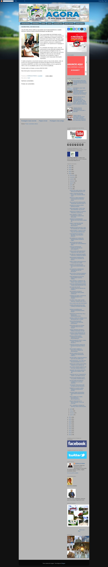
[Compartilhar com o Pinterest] (52, 76)
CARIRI (43, 23)
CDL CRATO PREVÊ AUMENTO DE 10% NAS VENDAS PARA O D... (78, 367)
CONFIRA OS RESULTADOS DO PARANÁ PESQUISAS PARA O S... (77, 346)
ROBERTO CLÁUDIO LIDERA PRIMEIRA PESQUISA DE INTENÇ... (77, 389)
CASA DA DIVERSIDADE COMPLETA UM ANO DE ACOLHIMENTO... (76, 248)
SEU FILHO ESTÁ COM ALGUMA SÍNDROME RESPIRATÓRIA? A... (78, 203)
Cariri (29, 78)
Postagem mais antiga (57, 121)
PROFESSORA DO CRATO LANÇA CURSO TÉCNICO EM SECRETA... (78, 341)
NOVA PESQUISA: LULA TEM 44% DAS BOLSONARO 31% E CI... (78, 361)
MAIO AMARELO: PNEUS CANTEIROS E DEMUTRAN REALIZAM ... (77, 216)
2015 (70, 428)
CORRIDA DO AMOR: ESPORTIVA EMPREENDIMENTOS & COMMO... (78, 297)
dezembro (72, 175)
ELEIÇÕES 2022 (58, 23)
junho (71, 186)
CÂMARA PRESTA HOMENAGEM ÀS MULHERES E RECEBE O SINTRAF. (79, 110)
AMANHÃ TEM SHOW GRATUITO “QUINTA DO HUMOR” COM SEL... (78, 371)
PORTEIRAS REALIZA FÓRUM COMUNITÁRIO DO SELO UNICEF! (77, 326)
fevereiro (72, 412)
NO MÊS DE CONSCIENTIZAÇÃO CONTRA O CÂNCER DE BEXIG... (78, 255)
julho (71, 184)
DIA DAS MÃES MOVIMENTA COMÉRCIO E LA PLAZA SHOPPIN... (76, 382)
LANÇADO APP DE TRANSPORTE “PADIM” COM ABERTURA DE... (78, 375)
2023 (70, 171)
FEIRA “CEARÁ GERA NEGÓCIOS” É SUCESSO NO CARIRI (78, 262)
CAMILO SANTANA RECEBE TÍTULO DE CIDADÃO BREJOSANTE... (76, 224)
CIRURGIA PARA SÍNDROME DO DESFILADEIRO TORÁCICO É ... (78, 333)
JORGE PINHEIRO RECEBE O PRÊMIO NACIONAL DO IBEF (77, 330)
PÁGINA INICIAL (26, 23)
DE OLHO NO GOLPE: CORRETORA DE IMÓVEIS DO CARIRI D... (77, 288)
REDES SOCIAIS (69, 23)
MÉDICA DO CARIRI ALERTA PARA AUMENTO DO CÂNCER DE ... (78, 364)
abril (71, 409)
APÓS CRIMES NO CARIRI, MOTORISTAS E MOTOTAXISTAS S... (76, 398)
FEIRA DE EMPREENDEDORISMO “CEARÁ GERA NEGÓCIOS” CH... (78, 284)
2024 (70, 169)
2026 (70, 165)
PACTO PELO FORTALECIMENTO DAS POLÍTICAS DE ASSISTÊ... (78, 274)
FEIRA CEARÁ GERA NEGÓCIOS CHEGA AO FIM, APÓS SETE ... (78, 252)
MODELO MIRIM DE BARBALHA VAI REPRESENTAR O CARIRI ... (78, 318)
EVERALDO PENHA (80, 463)
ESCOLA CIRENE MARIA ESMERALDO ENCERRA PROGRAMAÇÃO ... (76, 337)
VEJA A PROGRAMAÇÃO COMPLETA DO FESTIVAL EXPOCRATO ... (76, 322)
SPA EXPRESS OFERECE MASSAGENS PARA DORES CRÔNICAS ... (77, 292)
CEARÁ (49, 23)
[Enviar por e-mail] (46, 76)
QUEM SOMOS (80, 23)
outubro (72, 179)
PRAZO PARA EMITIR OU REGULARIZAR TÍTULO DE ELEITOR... (77, 402)
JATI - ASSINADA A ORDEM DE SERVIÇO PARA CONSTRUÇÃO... (78, 406)
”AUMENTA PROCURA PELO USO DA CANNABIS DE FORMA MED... (78, 228)
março (71, 411)
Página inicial (43, 121)
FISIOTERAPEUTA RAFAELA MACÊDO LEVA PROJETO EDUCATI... (76, 235)
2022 (70, 173)
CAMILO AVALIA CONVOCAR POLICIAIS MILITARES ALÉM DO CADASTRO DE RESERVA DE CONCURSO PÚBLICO (79, 118)
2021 (70, 417)
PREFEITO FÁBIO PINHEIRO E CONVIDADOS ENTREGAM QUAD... (77, 199)
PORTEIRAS (35, 23)
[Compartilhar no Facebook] (50, 76)
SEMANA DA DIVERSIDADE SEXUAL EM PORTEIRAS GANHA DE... (78, 220)
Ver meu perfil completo (72, 472)
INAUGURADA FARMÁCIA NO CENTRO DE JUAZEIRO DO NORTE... (77, 258)
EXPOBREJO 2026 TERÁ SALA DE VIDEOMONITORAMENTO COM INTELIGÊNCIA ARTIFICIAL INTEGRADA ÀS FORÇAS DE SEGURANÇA (80, 91)
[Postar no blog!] (47, 76)
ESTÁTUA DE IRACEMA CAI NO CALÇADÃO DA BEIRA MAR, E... (78, 378)
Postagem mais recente (28, 121)
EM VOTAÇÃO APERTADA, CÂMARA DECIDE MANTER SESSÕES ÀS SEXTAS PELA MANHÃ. (80, 82)
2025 (70, 167)
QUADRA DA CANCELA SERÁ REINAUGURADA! (77, 206)
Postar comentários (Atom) (31, 123)
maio (71, 188)
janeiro (71, 414)
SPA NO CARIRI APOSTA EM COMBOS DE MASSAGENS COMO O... (77, 354)
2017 (70, 425)
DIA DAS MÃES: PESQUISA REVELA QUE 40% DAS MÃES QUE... (78, 358)
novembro (72, 177)
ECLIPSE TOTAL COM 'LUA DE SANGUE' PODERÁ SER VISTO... (78, 300)
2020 (70, 419)
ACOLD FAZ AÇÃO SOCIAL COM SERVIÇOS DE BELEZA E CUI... (78, 191)
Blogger (63, 563)
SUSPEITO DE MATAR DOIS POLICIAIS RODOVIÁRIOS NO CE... (77, 266)
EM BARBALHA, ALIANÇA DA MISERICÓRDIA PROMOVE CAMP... (77, 239)
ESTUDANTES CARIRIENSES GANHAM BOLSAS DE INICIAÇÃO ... (77, 270)
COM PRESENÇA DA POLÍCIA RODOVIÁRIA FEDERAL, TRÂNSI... (77, 277)
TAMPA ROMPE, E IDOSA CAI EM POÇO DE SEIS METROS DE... (78, 231)
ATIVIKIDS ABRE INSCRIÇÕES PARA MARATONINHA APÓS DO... (77, 393)
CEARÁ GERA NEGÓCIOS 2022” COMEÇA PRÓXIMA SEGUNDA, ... (78, 306)
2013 (70, 432)
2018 (70, 423)
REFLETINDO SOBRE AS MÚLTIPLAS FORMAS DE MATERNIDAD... (76, 350)
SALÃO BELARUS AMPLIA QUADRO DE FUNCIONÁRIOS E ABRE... (78, 243)
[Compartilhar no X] (49, 76)
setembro (72, 181)
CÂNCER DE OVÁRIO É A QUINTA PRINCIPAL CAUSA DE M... (78, 212)
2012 (70, 434)
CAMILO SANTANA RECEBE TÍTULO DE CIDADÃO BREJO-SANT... (77, 194)
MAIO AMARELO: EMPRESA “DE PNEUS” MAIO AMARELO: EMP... (78, 281)
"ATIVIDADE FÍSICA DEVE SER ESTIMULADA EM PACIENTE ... (78, 385)
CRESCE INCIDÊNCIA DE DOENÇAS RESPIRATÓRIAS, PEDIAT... (77, 310)
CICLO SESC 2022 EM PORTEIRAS (78, 303)
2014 (70, 430)
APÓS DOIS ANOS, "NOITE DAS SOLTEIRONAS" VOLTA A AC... (77, 209)
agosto (71, 182)
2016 (70, 426)
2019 (70, 421)
